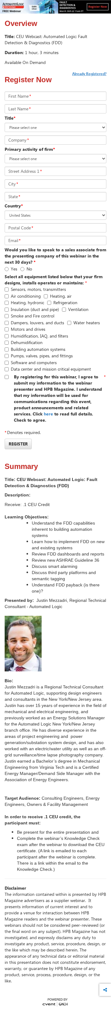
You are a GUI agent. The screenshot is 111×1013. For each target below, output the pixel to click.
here (49, 414)
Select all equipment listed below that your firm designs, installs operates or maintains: (54, 280)
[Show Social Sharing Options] (105, 989)
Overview (21, 23)
